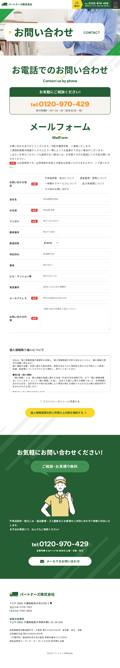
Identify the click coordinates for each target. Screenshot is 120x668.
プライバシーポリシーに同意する (61, 401)
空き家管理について (93, 183)
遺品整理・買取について (93, 178)
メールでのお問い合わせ (63, 561)
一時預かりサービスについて (61, 183)
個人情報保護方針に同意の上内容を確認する (57, 412)
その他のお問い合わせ (57, 189)
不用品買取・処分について (59, 178)
